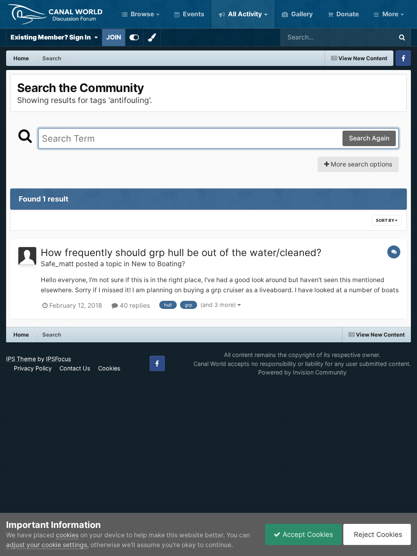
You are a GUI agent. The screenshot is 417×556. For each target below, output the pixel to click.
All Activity (244, 14)
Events (192, 14)
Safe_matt (57, 264)
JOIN (113, 37)
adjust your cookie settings (46, 545)
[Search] (401, 37)
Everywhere (364, 37)
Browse (141, 14)
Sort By (385, 220)
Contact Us (74, 368)
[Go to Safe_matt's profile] (27, 256)
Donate (347, 14)
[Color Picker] (151, 37)
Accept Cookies (307, 534)
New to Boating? (158, 264)
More (390, 14)
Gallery (301, 14)
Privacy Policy (33, 368)
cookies (67, 535)
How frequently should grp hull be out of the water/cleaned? (181, 252)
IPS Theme (21, 358)
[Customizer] (134, 37)
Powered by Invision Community (302, 372)
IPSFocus (58, 358)
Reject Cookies (377, 534)
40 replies (134, 305)
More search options (360, 164)
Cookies (109, 368)
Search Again (369, 138)
